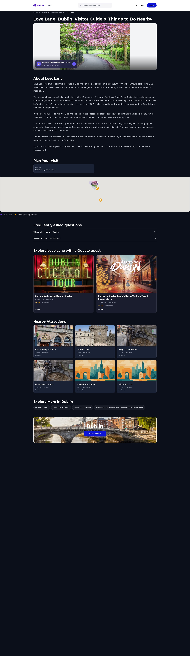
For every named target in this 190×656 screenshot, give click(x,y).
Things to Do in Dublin (82, 407)
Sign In (151, 5)
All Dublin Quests (41, 407)
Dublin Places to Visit (61, 407)
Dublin (44, 13)
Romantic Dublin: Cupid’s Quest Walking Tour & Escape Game (119, 407)
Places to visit (56, 13)
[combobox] (96, 5)
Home (35, 13)
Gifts (49, 5)
